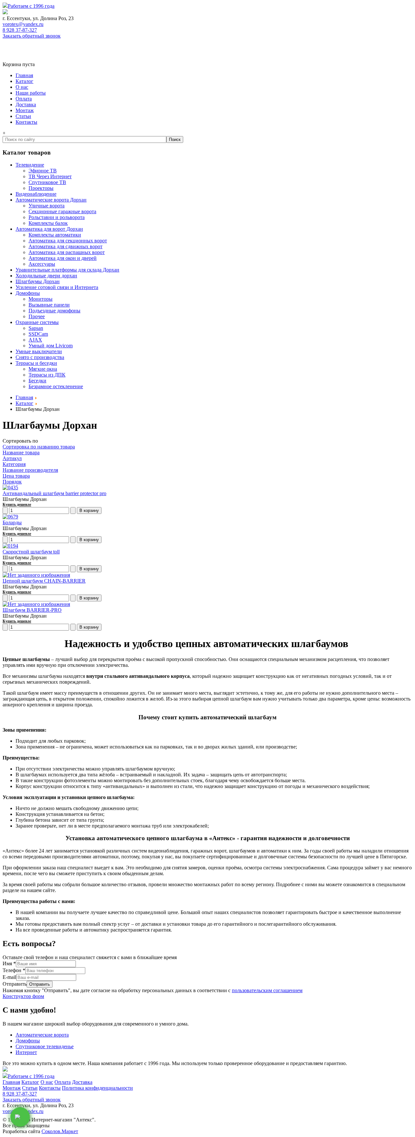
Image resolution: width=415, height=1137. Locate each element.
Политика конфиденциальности (97, 1088)
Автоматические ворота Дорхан (51, 200)
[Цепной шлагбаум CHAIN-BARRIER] (36, 575)
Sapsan (36, 328)
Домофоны (28, 293)
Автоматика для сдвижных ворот (65, 246)
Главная (24, 75)
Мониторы (41, 299)
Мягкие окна (43, 369)
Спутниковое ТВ (47, 182)
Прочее (37, 316)
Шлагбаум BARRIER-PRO (32, 610)
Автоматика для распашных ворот (67, 252)
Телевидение (30, 165)
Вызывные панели (49, 304)
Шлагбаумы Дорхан (38, 281)
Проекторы (41, 188)
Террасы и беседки (36, 363)
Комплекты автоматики (55, 235)
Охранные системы (37, 322)
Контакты (26, 122)
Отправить (15, 984)
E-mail (9, 977)
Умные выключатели (39, 351)
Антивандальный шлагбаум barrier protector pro (54, 493)
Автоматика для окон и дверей (63, 258)
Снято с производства (40, 357)
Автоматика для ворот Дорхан (49, 229)
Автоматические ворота (42, 1035)
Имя (9, 963)
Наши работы (31, 93)
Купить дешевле (17, 504)
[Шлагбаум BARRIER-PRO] (36, 604)
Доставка (26, 104)
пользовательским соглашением (267, 990)
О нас (22, 87)
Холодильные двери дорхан (46, 275)
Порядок (12, 481)
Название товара (21, 452)
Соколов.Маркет (60, 1131)
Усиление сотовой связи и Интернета (57, 287)
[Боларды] (10, 516)
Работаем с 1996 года (31, 6)
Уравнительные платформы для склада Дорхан (67, 270)
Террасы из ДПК (47, 374)
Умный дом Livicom (51, 345)
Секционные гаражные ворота (62, 211)
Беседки (37, 380)
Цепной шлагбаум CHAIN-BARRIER (44, 581)
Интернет (26, 1052)
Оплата (24, 98)
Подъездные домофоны (54, 310)
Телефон (14, 970)
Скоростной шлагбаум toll (31, 551)
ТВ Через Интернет (50, 176)
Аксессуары (42, 264)
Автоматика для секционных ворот (68, 240)
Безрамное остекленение (56, 386)
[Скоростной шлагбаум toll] (10, 546)
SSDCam (38, 334)
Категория (14, 464)
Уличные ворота (47, 205)
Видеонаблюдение (36, 194)
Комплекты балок (48, 223)
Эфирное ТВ (43, 170)
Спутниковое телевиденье (45, 1046)
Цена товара (16, 476)
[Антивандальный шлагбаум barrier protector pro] (10, 487)
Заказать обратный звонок (32, 36)
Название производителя (30, 470)
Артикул (12, 458)
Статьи (23, 116)
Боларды (12, 522)
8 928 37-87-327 (20, 30)
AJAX (35, 339)
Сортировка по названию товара (39, 446)
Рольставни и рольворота (57, 217)
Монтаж (25, 110)
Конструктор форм (23, 996)
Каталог (24, 81)
